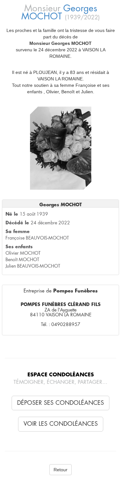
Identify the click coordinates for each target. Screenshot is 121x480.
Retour (60, 469)
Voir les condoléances (61, 424)
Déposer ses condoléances (60, 403)
